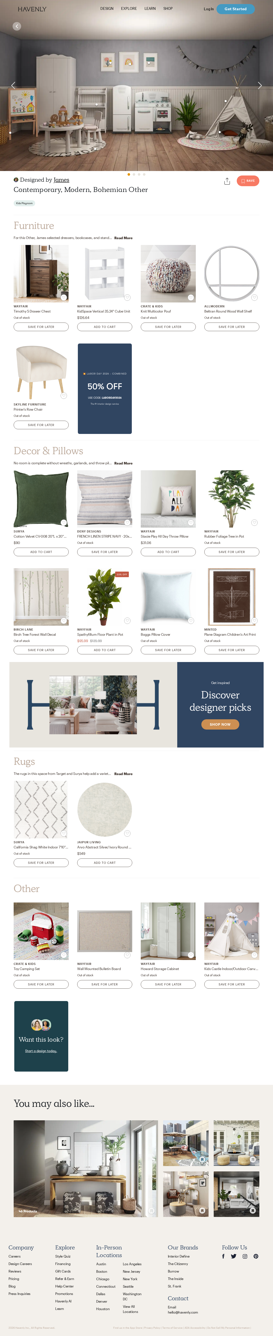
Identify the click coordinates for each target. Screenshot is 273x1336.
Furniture (34, 225)
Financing (62, 1264)
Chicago (102, 1279)
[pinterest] (256, 1256)
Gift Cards (63, 1271)
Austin (101, 1264)
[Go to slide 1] (129, 174)
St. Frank (174, 1286)
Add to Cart (105, 327)
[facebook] (223, 1256)
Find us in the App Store (127, 1327)
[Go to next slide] (265, 85)
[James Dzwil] (16, 179)
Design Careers (20, 1264)
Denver (101, 1301)
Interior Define (179, 1256)
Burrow (173, 1271)
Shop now (220, 724)
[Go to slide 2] (134, 174)
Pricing (14, 1279)
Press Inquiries (19, 1294)
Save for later (41, 327)
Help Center (64, 1286)
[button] (105, 389)
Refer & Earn (64, 1279)
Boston (101, 1271)
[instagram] (245, 1256)
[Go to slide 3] (139, 174)
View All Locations (130, 1309)
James (61, 180)
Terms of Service (172, 1327)
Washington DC (132, 1296)
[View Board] (86, 1168)
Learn (59, 1309)
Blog (12, 1286)
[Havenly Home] (45, 9)
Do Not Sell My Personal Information (228, 1327)
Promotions (64, 1294)
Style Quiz (63, 1256)
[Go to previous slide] (8, 85)
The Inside (175, 1279)
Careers (14, 1256)
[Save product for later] (64, 297)
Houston (103, 1309)
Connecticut (106, 1286)
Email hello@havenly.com (183, 1309)
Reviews (15, 1271)
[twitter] (234, 1256)
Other (27, 888)
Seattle (128, 1286)
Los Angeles (132, 1264)
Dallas (100, 1294)
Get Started (236, 9)
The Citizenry (178, 1264)
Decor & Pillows (48, 451)
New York (130, 1279)
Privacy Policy (152, 1327)
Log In (209, 9)
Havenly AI (63, 1301)
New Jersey (131, 1271)
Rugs (24, 761)
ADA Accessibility (194, 1327)
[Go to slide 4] (144, 174)
